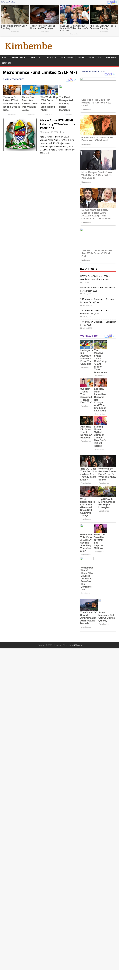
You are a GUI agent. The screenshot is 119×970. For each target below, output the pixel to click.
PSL (100, 57)
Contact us (50, 57)
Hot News (111, 57)
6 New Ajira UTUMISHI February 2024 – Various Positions (57, 124)
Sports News (67, 57)
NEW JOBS (6, 63)
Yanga (81, 57)
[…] (47, 153)
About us (35, 57)
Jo (63, 132)
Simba (91, 57)
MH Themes (77, 645)
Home (5, 57)
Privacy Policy (19, 57)
